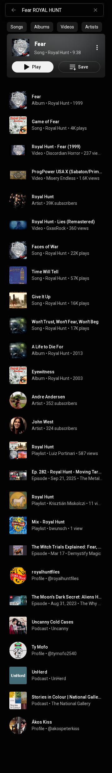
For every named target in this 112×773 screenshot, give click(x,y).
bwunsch (58, 528)
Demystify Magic (84, 553)
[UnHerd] (58, 675)
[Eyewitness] (58, 375)
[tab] (17, 27)
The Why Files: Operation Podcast (91, 603)
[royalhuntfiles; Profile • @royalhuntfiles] (58, 575)
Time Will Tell (45, 271)
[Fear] (20, 47)
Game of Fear (45, 121)
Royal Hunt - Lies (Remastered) (63, 221)
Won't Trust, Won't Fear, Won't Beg (65, 321)
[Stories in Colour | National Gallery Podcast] (58, 700)
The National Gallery (71, 703)
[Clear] (95, 10)
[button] (20, 47)
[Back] (14, 10)
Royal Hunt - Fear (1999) (56, 146)
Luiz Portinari (62, 453)
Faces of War (45, 246)
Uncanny (59, 628)
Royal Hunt (58, 103)
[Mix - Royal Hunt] (58, 525)
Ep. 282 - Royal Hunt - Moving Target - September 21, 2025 (67, 471)
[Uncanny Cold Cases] (58, 625)
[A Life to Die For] (58, 350)
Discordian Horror (63, 153)
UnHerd (58, 678)
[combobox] (62, 10)
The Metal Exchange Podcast (91, 478)
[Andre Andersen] (58, 400)
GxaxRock (56, 228)
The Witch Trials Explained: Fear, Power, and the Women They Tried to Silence (67, 546)
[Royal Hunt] (58, 200)
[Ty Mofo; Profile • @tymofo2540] (58, 650)
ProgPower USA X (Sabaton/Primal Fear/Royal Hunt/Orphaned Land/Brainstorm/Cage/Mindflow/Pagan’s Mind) (67, 171)
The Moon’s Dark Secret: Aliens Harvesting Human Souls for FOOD (67, 596)
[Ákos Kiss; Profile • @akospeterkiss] (58, 725)
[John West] (58, 425)
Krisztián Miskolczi (67, 503)
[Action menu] (97, 47)
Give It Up (41, 296)
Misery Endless (61, 178)
